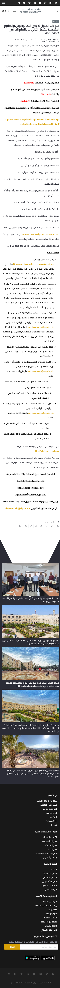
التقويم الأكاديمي (49, 881)
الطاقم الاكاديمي (49, 877)
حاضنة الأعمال (51, 926)
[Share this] (56, 526)
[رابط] (30, 10)
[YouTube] (40, 3)
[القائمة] (15, 11)
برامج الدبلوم (52, 849)
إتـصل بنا (54, 825)
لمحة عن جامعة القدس (47, 801)
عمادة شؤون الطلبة (48, 922)
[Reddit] (29, 3)
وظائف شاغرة (51, 821)
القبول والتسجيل (50, 837)
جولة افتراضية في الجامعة (46, 905)
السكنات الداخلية (50, 918)
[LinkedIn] (35, 3)
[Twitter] (50, 3)
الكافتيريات (52, 909)
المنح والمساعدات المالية (46, 853)
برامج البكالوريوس (49, 841)
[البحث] (57, 11)
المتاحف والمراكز (50, 809)
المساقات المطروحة (48, 885)
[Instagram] (45, 3)
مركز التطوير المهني (49, 930)
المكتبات (53, 817)
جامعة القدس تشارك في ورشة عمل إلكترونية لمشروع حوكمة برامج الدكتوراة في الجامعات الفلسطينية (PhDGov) (32, 684)
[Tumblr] (19, 3)
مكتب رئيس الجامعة (48, 805)
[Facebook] (56, 3)
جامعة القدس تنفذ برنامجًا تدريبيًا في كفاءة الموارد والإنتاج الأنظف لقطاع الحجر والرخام (30, 599)
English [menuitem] (5, 11)
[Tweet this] (51, 526)
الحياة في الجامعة (49, 901)
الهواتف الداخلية (50, 889)
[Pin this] (41, 526)
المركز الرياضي (51, 913)
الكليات (54, 869)
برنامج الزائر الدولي (50, 857)
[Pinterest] (24, 3)
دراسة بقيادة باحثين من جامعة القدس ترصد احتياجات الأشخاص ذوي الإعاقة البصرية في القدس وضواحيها (30, 642)
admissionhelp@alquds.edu (41, 371)
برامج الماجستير (51, 845)
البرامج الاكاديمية (50, 873)
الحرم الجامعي (51, 813)
